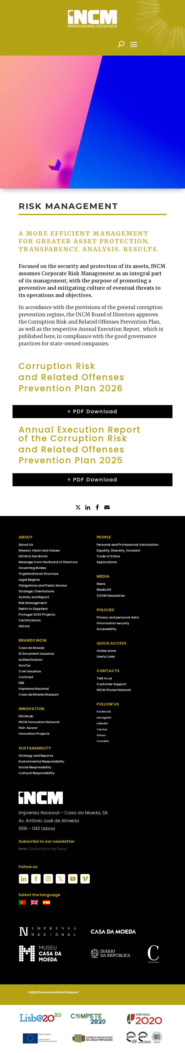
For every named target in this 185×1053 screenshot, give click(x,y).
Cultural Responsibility (37, 773)
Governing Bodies (32, 568)
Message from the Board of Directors (48, 562)
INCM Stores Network (114, 690)
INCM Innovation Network (39, 722)
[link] (97, 507)
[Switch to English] (34, 902)
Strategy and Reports (36, 755)
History (24, 626)
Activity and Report (34, 597)
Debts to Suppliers (33, 608)
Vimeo (101, 735)
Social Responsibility (35, 767)
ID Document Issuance (36, 653)
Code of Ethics (108, 556)
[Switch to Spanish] (46, 902)
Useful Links (106, 656)
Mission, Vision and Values (39, 550)
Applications (107, 562)
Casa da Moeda (31, 648)
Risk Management (33, 603)
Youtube (103, 741)
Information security (113, 623)
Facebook (104, 711)
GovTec (25, 665)
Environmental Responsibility (41, 761)
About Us (26, 544)
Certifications (30, 620)
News (101, 583)
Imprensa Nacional (34, 688)
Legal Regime (29, 579)
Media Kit (104, 589)
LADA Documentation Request (53, 992)
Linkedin (102, 723)
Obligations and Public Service (43, 585)
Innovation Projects (34, 733)
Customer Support (111, 684)
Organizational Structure (38, 573)
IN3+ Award (28, 728)
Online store (106, 650)
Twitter (102, 729)
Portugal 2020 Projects (37, 614)
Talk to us (104, 678)
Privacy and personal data (118, 617)
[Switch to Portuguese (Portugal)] (22, 902)
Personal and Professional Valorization (128, 544)
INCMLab (26, 716)
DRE (21, 683)
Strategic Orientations (36, 591)
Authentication (30, 659)
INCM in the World (33, 556)
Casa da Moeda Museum (39, 694)
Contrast (26, 677)
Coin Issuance (30, 671)
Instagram (104, 717)
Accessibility (107, 629)
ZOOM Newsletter (111, 595)
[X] (78, 507)
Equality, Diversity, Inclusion (118, 550)
